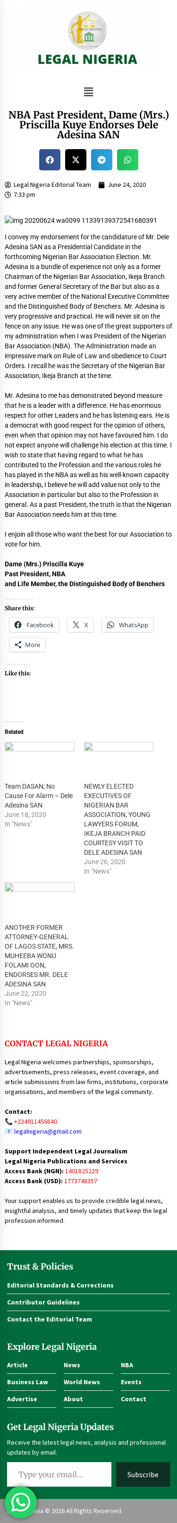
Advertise (22, 1399)
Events (131, 1382)
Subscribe (143, 1474)
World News (82, 1382)
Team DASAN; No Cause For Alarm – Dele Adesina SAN (39, 796)
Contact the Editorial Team (49, 1319)
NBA (127, 1365)
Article (17, 1365)
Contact (133, 1399)
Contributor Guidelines (43, 1302)
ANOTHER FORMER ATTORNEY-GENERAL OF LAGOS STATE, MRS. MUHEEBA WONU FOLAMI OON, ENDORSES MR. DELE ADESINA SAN (39, 956)
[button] (88, 92)
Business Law (27, 1382)
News (72, 1365)
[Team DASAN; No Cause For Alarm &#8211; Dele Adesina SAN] (40, 762)
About (73, 1399)
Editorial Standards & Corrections (60, 1285)
